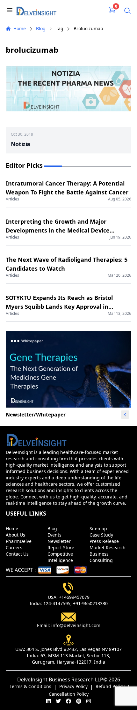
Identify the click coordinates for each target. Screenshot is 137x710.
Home (19, 28)
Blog (41, 28)
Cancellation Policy (69, 694)
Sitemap (99, 528)
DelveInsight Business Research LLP (60, 679)
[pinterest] (79, 701)
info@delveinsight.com (75, 625)
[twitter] (58, 701)
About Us (16, 535)
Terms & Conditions (30, 686)
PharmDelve (19, 541)
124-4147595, (57, 603)
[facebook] (68, 701)
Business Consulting (102, 557)
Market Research (108, 547)
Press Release (105, 541)
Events (55, 535)
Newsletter (59, 541)
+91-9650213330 (90, 603)
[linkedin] (48, 701)
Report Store (61, 547)
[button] (125, 414)
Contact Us (18, 554)
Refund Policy (110, 686)
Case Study (102, 535)
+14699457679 (74, 597)
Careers (15, 547)
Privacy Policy (73, 686)
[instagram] (88, 701)
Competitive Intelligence (60, 557)
